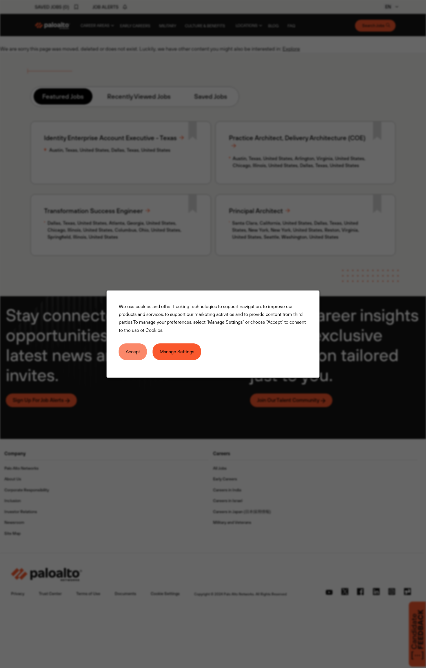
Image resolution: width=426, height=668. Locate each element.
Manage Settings (177, 351)
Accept (133, 351)
